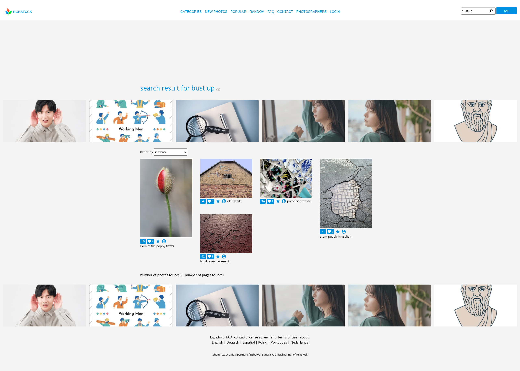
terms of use (287, 337)
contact (285, 11)
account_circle (163, 241)
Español (249, 342)
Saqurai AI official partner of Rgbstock (285, 354)
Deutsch (232, 342)
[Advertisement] (260, 50)
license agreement (262, 337)
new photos (216, 11)
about (304, 337)
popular (238, 11)
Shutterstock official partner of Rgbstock (236, 354)
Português (279, 342)
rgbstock (22, 12)
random (257, 11)
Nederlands (299, 342)
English (217, 342)
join (506, 10)
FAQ (271, 11)
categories (191, 11)
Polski (262, 342)
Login (335, 11)
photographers (311, 11)
